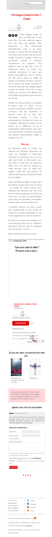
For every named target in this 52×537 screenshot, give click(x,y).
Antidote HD (29, 525)
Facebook (33, 504)
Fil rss (32, 511)
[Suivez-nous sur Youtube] (28, 507)
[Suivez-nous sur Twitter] (28, 501)
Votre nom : (13, 432)
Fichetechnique (37, 27)
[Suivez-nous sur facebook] (28, 504)
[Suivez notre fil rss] (28, 511)
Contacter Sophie (13, 510)
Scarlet (26, 229)
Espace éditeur (12, 503)
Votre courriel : (14, 436)
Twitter (32, 501)
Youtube (32, 507)
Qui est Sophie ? (13, 505)
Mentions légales (13, 508)
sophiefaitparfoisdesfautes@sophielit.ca (23, 396)
